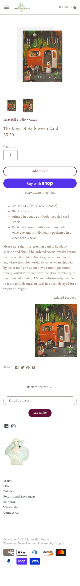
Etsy (6, 486)
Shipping (9, 502)
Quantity (9, 147)
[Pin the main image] (28, 366)
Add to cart (40, 171)
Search (7, 480)
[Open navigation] (6, 7)
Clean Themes (26, 543)
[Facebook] (6, 426)
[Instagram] (13, 426)
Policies (8, 491)
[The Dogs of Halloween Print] (56, 356)
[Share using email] (33, 366)
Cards (33, 119)
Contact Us (11, 512)
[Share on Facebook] (16, 366)
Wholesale (10, 507)
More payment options (40, 193)
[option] (11, 105)
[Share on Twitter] (22, 366)
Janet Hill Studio (14, 119)
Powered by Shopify (51, 543)
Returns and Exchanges (19, 496)
